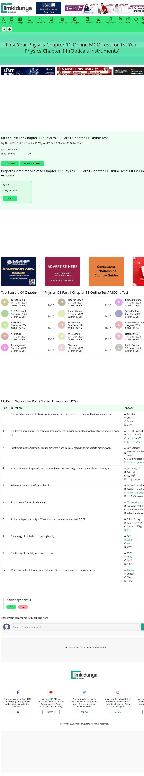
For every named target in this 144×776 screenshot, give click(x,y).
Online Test (62, 22)
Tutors (128, 22)
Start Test (10, 163)
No (23, 607)
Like (17, 712)
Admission (40, 22)
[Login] (9, 29)
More (136, 22)
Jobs (120, 22)
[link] (48, 8)
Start (10, 198)
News (11, 22)
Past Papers (75, 22)
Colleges (20, 22)
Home (3, 22)
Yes (11, 607)
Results (99, 22)
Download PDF (32, 163)
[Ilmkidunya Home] (16, 8)
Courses (29, 22)
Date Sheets (88, 22)
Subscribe (51, 712)
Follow (84, 712)
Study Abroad (110, 22)
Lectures (51, 22)
